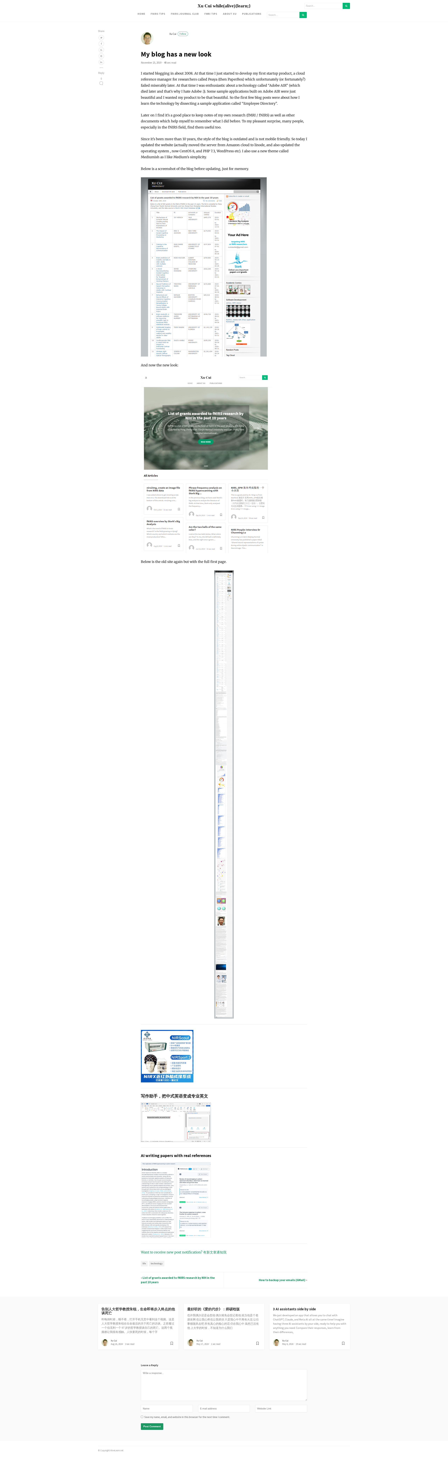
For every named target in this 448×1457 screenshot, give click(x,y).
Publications (251, 13)
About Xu (229, 13)
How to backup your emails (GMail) (282, 1280)
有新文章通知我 (214, 1252)
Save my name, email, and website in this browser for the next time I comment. (187, 1417)
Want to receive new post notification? (171, 1252)
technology (157, 1263)
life (144, 1263)
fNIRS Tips (158, 13)
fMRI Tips (210, 13)
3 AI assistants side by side (294, 1309)
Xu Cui (177, 34)
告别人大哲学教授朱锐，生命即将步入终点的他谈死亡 (138, 1311)
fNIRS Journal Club (185, 13)
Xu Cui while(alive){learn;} (224, 5)
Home (141, 13)
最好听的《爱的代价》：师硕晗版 (213, 1309)
